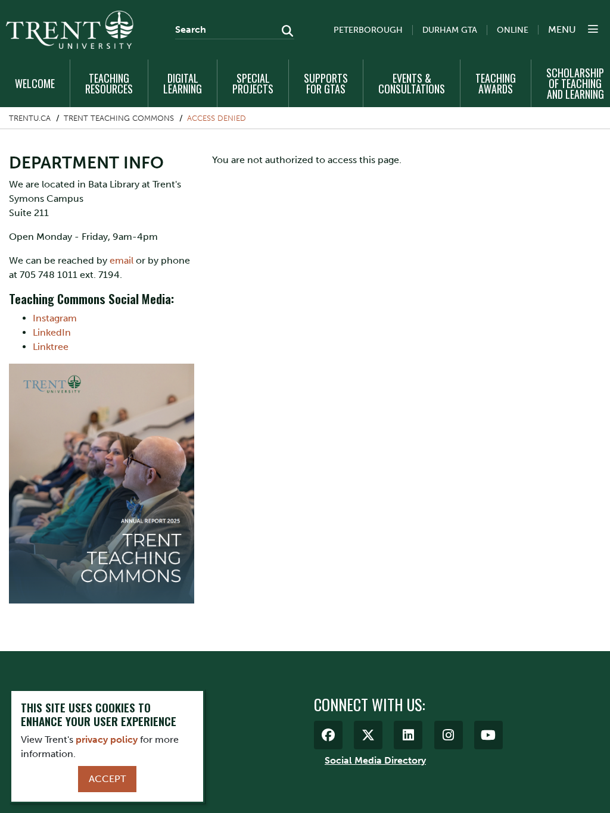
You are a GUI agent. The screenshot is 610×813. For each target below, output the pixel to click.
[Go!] (283, 32)
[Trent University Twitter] (368, 735)
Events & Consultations (411, 83)
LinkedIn (52, 332)
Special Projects (252, 83)
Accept (107, 778)
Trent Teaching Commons (119, 118)
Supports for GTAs (326, 83)
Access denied (216, 118)
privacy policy (107, 739)
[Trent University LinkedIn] (408, 735)
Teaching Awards (495, 83)
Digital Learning (182, 83)
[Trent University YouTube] (488, 735)
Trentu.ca (30, 118)
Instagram (55, 318)
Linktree (51, 346)
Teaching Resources (109, 83)
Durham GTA (449, 30)
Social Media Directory (375, 760)
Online (512, 30)
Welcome (35, 83)
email (121, 260)
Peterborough (368, 30)
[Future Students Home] (69, 30)
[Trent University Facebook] (328, 735)
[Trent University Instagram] (448, 735)
